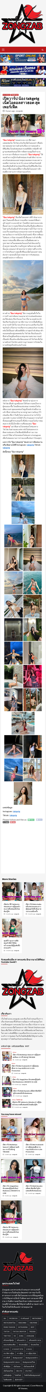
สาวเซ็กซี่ (7, 1358)
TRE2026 (32, 1331)
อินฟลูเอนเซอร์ (18, 1358)
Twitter (7, 1336)
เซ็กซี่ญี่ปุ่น (7, 1366)
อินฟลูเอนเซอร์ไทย (29, 1362)
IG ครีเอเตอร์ (25, 1318)
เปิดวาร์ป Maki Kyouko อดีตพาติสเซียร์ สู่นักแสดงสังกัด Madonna (34, 1188)
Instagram (36, 1318)
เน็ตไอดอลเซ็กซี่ (29, 1366)
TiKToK (7, 1331)
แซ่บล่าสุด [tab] (5, 1046)
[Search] (42, 50)
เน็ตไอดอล (16, 1366)
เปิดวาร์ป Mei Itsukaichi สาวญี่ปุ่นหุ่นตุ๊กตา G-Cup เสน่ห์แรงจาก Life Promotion (25, 1068)
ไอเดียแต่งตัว (8, 1379)
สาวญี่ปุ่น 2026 (31, 1353)
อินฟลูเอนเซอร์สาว (32, 1358)
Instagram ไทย (9, 1323)
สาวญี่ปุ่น (20, 1353)
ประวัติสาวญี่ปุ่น (9, 1353)
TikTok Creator (19, 1331)
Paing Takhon (9, 1327)
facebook (13, 1318)
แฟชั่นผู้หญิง (8, 1375)
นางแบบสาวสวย (17, 1349)
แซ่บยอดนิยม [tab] (18, 1046)
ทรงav (5, 899)
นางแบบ (6, 1349)
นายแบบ (29, 1349)
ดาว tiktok (6, 95)
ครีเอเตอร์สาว (21, 1340)
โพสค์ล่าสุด (15, 95)
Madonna (22, 1323)
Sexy (32, 1327)
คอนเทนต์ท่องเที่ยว (10, 1345)
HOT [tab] (27, 1046)
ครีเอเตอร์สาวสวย (35, 1340)
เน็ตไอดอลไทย (8, 1371)
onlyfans (33, 1323)
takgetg (30, 445)
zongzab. (19, 111)
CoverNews (36, 1385)
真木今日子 (19, 1379)
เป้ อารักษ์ (28, 1371)
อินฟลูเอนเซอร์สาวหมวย (12, 1362)
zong (21, 1336)
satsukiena (23, 1327)
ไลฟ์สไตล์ (18, 1375)
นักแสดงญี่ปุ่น (23, 1345)
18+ (5, 1318)
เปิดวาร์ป (19, 1371)
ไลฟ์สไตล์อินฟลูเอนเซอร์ (32, 1375)
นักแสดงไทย (35, 1345)
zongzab (30, 1336)
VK (15, 1336)
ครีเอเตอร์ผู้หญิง (9, 1340)
